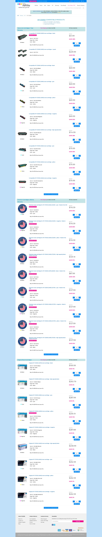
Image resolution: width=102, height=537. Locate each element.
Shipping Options (33, 520)
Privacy (31, 522)
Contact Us (20, 520)
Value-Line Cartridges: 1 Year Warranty (52, 21)
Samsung (57, 5)
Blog (19, 523)
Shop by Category (80, 5)
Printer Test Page (44, 520)
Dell (45, 5)
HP (52, 5)
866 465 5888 (22, 1)
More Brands (63, 5)
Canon (41, 5)
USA (71, 1)
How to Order (32, 523)
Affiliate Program (21, 522)
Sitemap (42, 522)
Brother (36, 5)
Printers (21, 15)
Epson (49, 5)
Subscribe (78, 521)
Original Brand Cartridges (49, 24)
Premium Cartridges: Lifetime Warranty (52, 22)
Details (59, 12)
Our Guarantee (33, 518)
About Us (20, 518)
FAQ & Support (44, 518)
